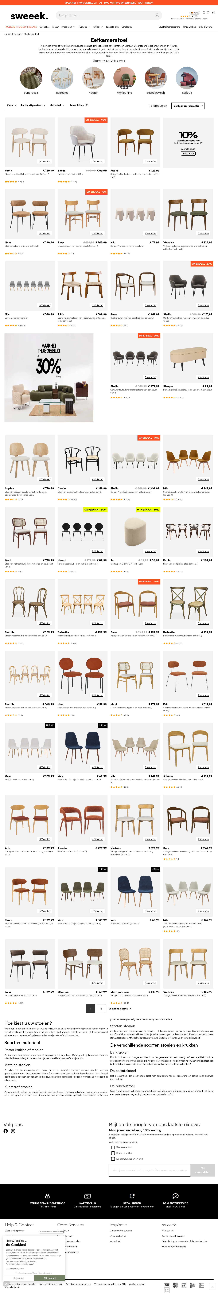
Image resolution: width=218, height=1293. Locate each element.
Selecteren (18, 1278)
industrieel (113, 49)
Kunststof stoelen (18, 1087)
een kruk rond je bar (142, 52)
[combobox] (188, 106)
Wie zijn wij (168, 1230)
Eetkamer (18, 34)
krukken (67, 49)
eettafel (125, 52)
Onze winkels (189, 26)
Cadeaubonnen (65, 1235)
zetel (93, 52)
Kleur (10, 105)
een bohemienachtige (29, 1054)
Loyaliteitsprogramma (169, 26)
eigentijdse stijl (52, 1054)
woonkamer (67, 45)
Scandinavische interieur (51, 1091)
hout (97, 1073)
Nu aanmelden (202, 1170)
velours (154, 1037)
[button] (6, 1283)
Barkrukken (119, 1052)
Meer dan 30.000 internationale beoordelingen (189, 19)
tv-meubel (73, 1035)
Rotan (75, 1054)
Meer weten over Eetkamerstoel (109, 60)
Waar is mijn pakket (14, 1230)
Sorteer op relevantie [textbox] (186, 105)
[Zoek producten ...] (157, 15)
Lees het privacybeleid (15, 1269)
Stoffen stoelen (122, 1026)
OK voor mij (50, 1278)
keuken (113, 1060)
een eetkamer (50, 45)
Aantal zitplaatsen (31, 105)
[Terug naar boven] (212, 1287)
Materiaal (55, 105)
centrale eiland (135, 1060)
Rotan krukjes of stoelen (23, 1050)
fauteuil (104, 1031)
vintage (100, 49)
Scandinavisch (129, 49)
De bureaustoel (122, 1086)
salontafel (59, 1035)
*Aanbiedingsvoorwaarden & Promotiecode (184, 1241)
